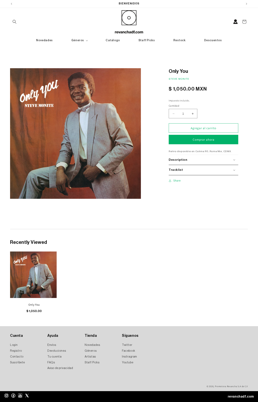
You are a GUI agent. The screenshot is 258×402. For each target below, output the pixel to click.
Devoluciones (56, 350)
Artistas (90, 356)
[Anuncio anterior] (11, 4)
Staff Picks (92, 362)
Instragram (129, 356)
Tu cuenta (54, 356)
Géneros (91, 350)
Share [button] (177, 180)
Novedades (92, 345)
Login (14, 345)
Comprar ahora (203, 139)
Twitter (127, 345)
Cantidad (174, 105)
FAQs (51, 362)
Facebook (128, 350)
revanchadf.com (241, 396)
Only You (34, 304)
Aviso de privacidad (60, 368)
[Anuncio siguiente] (246, 4)
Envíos (51, 345)
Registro (16, 350)
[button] (14, 21)
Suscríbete (17, 362)
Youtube (127, 362)
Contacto (17, 356)
